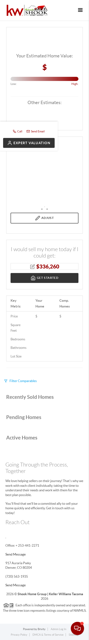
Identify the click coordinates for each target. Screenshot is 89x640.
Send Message (15, 554)
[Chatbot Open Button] (77, 628)
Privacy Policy (19, 634)
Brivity (42, 629)
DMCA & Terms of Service (48, 634)
